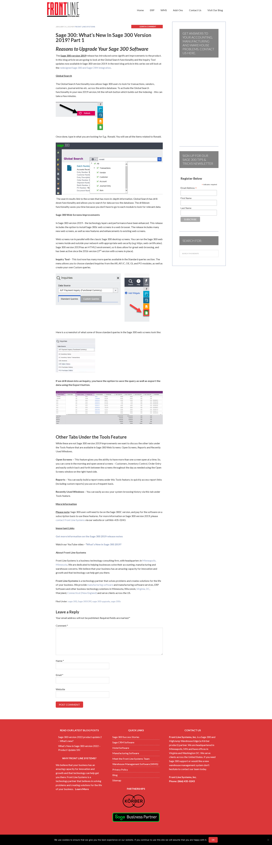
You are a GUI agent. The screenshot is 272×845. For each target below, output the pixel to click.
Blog (115, 774)
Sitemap (116, 780)
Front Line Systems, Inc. (183, 736)
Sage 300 (206, 736)
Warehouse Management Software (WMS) (135, 763)
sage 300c (116, 601)
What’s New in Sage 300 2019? (104, 544)
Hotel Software (120, 747)
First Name (186, 198)
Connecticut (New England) (82, 592)
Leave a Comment (148, 26)
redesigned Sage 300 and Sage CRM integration (85, 67)
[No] (268, 839)
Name (60, 660)
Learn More (82, 788)
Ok (213, 840)
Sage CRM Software (123, 742)
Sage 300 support (178, 761)
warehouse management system (186, 765)
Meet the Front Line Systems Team (131, 758)
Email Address (189, 188)
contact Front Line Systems (70, 519)
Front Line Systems (71, 9)
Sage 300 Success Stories (125, 736)
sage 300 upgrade (101, 601)
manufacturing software (100, 584)
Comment (62, 625)
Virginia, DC (143, 588)
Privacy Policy (120, 769)
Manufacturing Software (125, 753)
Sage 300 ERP (84, 601)
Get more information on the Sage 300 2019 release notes (89, 536)
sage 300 (72, 601)
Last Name (186, 208)
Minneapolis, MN (178, 748)
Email (59, 674)
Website (60, 689)
